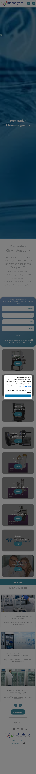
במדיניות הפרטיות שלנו (25, 386)
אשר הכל (18, 396)
